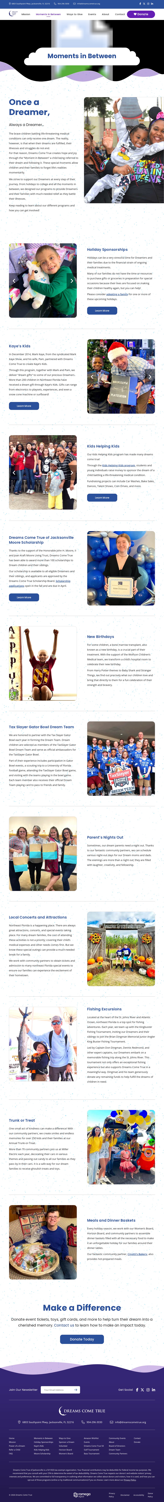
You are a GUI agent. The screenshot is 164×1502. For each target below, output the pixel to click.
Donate (142, 14)
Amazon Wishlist (91, 1438)
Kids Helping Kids (41, 1449)
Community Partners (118, 1453)
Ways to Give (75, 14)
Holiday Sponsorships (43, 1442)
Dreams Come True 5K (94, 1446)
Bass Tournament (91, 1453)
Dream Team (114, 1449)
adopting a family (117, 294)
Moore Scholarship (42, 1453)
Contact (120, 14)
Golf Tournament (91, 1449)
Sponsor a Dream (66, 1442)
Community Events (117, 1438)
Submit (77, 1390)
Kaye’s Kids (39, 1446)
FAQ (11, 1453)
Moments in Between (48, 14)
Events (92, 14)
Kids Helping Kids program (118, 465)
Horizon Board (65, 1449)
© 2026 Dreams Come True (20, 1495)
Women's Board (66, 1453)
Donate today (82, 1339)
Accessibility (139, 1495)
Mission (26, 14)
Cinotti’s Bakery (137, 1254)
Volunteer (63, 1446)
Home (11, 1438)
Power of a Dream (17, 1446)
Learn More (102, 310)
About (105, 14)
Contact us (64, 1325)
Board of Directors (117, 1446)
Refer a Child (14, 1449)
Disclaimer (125, 1495)
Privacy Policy (130, 1480)
